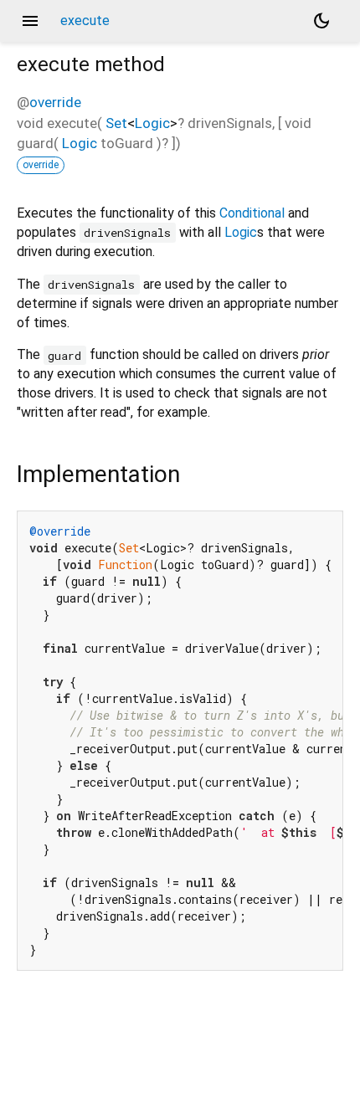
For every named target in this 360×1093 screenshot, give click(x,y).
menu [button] (30, 21)
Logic (152, 123)
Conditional (252, 213)
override (55, 102)
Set (116, 123)
